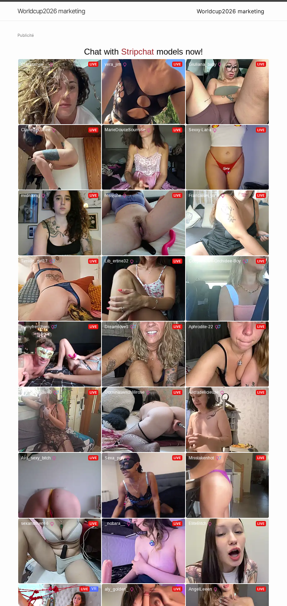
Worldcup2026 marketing (230, 11)
